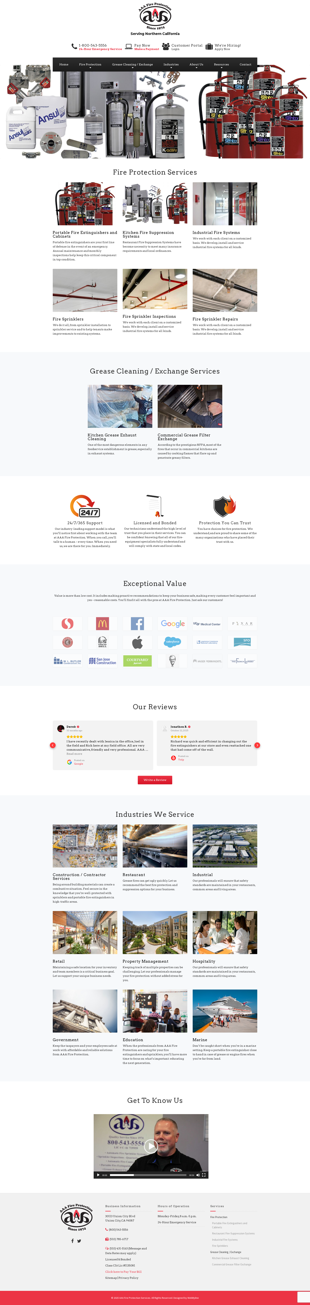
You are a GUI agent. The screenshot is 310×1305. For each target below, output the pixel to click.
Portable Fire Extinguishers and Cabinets (85, 234)
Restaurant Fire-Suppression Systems (233, 1233)
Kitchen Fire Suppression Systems (148, 234)
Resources (221, 64)
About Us (196, 64)
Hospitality (204, 961)
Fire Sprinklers (68, 319)
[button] (53, 745)
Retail (59, 961)
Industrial (203, 875)
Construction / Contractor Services (79, 877)
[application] (151, 1146)
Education (133, 1040)
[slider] (148, 1175)
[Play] (98, 1175)
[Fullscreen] (204, 1175)
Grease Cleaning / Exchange (132, 64)
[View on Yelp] (164, 728)
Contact (245, 64)
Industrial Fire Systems (216, 232)
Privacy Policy (128, 1278)
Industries (171, 64)
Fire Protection (90, 64)
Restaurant (134, 875)
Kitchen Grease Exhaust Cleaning (112, 437)
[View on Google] (60, 728)
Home (63, 64)
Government (66, 1040)
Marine (200, 1040)
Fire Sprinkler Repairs (215, 319)
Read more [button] (74, 753)
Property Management (145, 961)
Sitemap (111, 1278)
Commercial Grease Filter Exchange (184, 437)
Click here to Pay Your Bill (123, 1271)
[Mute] (198, 1175)
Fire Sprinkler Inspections (149, 316)
